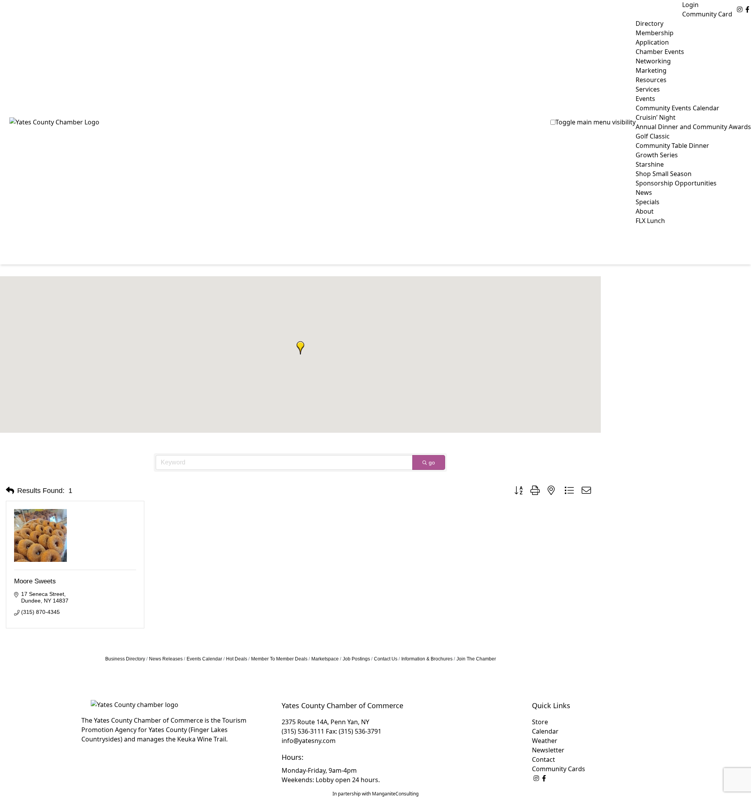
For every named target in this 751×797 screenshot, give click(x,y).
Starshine (650, 164)
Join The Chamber (476, 659)
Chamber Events (660, 51)
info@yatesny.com (309, 740)
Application (652, 42)
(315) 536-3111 (303, 731)
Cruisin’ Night (656, 117)
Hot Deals (236, 659)
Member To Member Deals (279, 659)
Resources (651, 80)
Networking (653, 61)
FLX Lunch (650, 220)
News (644, 192)
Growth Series (657, 155)
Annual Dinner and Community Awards (693, 126)
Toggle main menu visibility (595, 122)
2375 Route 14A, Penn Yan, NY (325, 722)
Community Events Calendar (677, 108)
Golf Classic (653, 136)
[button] (300, 347)
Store (540, 722)
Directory (649, 23)
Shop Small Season (664, 173)
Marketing (651, 70)
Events (645, 98)
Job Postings (356, 659)
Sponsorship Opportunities (676, 183)
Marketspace (325, 659)
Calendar (545, 731)
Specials (647, 202)
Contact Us (385, 659)
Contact (543, 759)
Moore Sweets (35, 581)
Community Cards (558, 769)
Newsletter (548, 750)
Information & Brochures (427, 659)
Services (648, 89)
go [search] (432, 462)
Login (690, 4)
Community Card (707, 14)
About (645, 211)
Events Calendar (204, 659)
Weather (544, 740)
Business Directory (125, 659)
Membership (655, 33)
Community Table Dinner (672, 145)
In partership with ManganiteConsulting (375, 793)
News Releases (166, 659)
